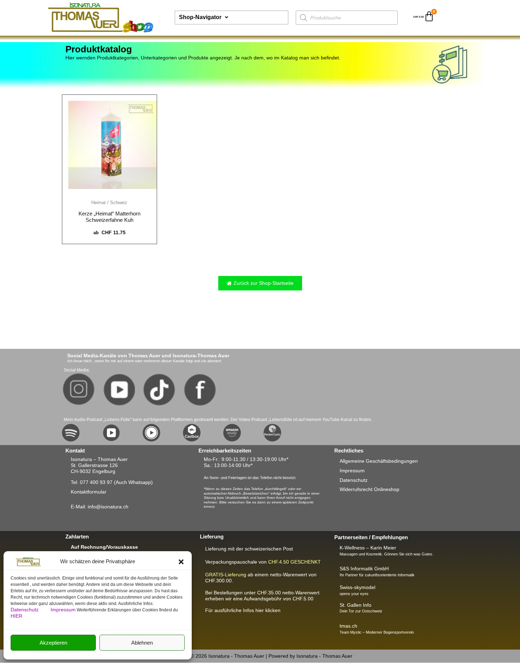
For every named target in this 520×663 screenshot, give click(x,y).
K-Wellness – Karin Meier (368, 547)
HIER (16, 616)
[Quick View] (109, 193)
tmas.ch (348, 626)
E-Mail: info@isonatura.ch (99, 506)
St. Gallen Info (355, 605)
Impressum (63, 609)
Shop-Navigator (200, 17)
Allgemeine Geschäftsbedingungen (379, 461)
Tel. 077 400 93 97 (91, 482)
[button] (181, 561)
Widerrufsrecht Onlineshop (369, 489)
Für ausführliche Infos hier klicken (243, 610)
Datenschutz (25, 609)
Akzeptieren (53, 643)
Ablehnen (142, 643)
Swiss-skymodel (357, 587)
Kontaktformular (88, 492)
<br (262, 598)
